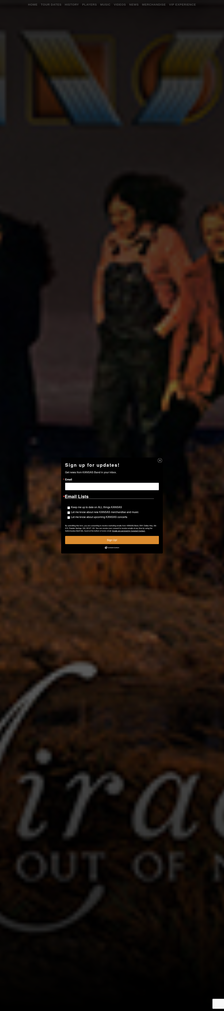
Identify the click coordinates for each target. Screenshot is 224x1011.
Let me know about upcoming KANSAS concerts (99, 517)
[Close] (160, 460)
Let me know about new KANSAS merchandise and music (105, 512)
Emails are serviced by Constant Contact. (128, 530)
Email (68, 479)
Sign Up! (112, 540)
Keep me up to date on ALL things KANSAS (96, 507)
